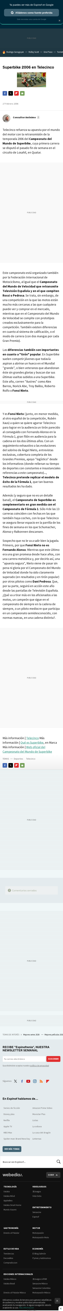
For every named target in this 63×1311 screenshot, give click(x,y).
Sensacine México (40, 1283)
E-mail (22, 93)
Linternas (36, 1138)
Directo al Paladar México (15, 1292)
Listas (35, 1120)
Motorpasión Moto (40, 1237)
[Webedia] (13, 1177)
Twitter (10, 93)
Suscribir (53, 1059)
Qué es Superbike (32, 742)
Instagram (34, 1080)
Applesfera (8, 1200)
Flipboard (16, 93)
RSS (41, 1080)
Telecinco (32, 738)
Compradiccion (10, 1262)
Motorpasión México (41, 1292)
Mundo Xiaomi (10, 1209)
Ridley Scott (34, 52)
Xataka (7, 1191)
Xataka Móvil (9, 1196)
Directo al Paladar (11, 1233)
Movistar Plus (38, 1114)
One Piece (48, 52)
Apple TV (8, 1126)
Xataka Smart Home (12, 1205)
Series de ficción (12, 1108)
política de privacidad (39, 1065)
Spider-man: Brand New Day (17, 1138)
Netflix (7, 1120)
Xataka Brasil (9, 1283)
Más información (26, 1307)
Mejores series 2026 (31, 1034)
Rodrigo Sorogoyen (15, 52)
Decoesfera (8, 1258)
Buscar (59, 1162)
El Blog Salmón (39, 1253)
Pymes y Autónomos (41, 1258)
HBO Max (8, 1132)
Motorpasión (38, 1233)
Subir (51, 1174)
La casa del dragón (41, 1132)
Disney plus (9, 1114)
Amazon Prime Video (42, 1108)
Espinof (35, 1216)
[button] (26, 117)
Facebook (5, 93)
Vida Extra (36, 1196)
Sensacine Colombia (41, 1288)
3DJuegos (36, 1191)
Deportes (18, 758)
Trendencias (9, 1253)
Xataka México (10, 1279)
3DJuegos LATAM (39, 1279)
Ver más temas (12, 1149)
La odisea (37, 1126)
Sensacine (36, 1212)
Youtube (28, 1080)
